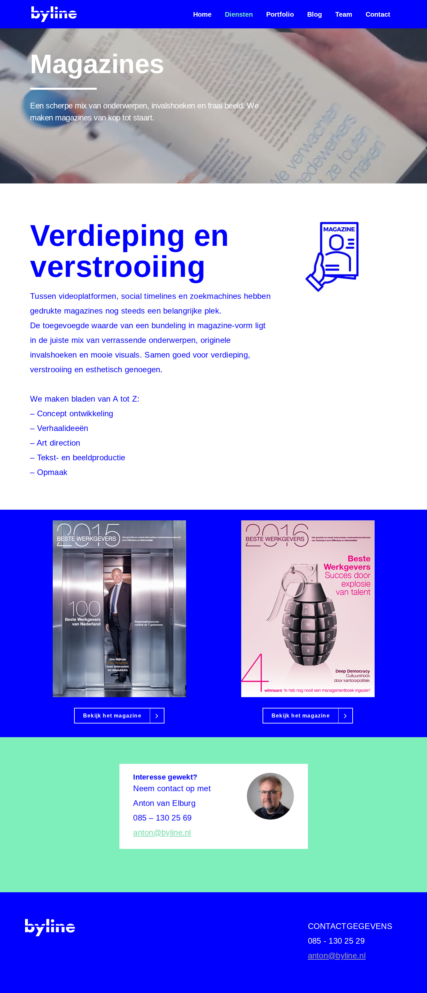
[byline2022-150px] (50, 927)
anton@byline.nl (162, 832)
